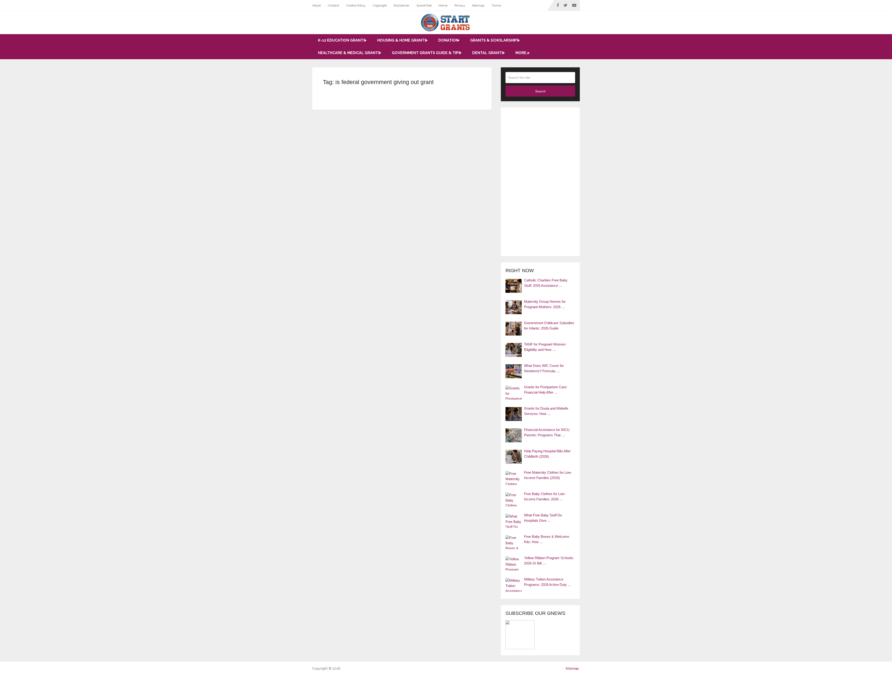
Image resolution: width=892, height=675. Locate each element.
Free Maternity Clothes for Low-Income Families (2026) (548, 475)
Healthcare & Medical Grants (349, 53)
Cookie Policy (356, 5)
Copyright (380, 5)
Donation (448, 40)
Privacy (460, 5)
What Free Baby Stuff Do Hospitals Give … (543, 517)
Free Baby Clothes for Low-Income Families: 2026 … (545, 496)
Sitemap (478, 5)
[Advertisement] (540, 181)
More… (522, 53)
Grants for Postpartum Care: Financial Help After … (545, 389)
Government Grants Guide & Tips (426, 53)
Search (540, 91)
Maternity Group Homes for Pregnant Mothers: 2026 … (545, 304)
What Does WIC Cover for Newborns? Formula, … (544, 368)
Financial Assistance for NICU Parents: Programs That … (547, 432)
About (316, 5)
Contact (333, 5)
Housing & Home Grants (402, 40)
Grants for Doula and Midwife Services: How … (546, 411)
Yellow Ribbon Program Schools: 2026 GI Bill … (549, 560)
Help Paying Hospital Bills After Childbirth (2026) (547, 453)
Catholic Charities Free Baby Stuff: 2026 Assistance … (545, 282)
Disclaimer (402, 5)
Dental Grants (488, 53)
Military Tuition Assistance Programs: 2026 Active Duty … (547, 582)
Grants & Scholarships (494, 40)
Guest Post (424, 5)
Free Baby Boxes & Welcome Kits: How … (546, 539)
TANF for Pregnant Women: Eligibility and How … (545, 347)
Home (443, 5)
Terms (496, 5)
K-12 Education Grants (342, 40)
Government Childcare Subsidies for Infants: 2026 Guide (549, 325)
